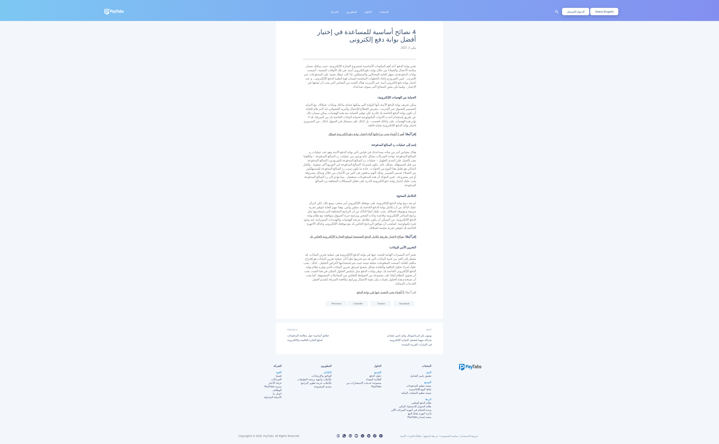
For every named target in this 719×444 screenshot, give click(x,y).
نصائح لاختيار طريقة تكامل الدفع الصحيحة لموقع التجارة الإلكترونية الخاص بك (357, 236)
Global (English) (604, 11)
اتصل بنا (277, 393)
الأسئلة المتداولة (273, 397)
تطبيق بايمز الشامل (420, 375)
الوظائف (277, 390)
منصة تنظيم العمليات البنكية (416, 393)
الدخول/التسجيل (576, 11)
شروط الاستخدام (469, 436)
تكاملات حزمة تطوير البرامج (316, 383)
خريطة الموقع (431, 436)
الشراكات (276, 379)
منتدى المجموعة (323, 386)
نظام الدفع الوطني (421, 402)
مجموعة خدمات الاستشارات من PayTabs (363, 384)
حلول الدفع (375, 375)
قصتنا (279, 375)
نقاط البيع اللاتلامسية (420, 389)
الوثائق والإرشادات (321, 375)
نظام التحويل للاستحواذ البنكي (415, 406)
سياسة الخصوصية (449, 436)
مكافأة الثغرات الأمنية (411, 436)
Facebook (404, 303)
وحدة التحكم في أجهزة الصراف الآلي (411, 410)
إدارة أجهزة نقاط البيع (419, 413)
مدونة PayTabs (273, 386)
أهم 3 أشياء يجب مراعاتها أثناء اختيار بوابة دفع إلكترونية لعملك (366, 134)
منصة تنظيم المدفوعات (418, 385)
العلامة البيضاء (373, 379)
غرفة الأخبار (275, 383)
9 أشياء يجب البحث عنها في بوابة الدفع (381, 292)
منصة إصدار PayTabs (419, 417)
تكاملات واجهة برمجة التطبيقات (314, 379)
